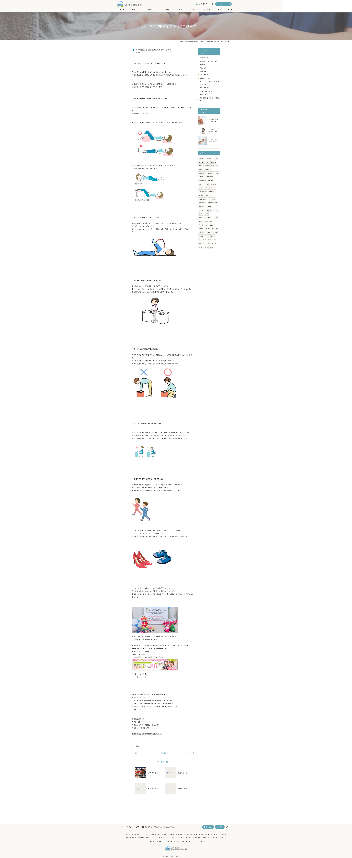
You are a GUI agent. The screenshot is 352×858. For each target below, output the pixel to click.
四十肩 (200, 214)
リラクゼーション (205, 94)
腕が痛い (201, 195)
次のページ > (188, 753)
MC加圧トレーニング (140, 654)
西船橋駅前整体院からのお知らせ (209, 99)
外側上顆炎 (202, 232)
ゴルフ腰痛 (213, 184)
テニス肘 (201, 228)
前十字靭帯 (202, 210)
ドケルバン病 (211, 199)
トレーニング (209, 195)
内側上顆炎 (215, 228)
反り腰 (214, 243)
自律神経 (201, 225)
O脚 (207, 225)
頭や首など (203, 68)
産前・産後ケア (204, 88)
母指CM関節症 (202, 199)
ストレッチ (214, 210)
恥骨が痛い (210, 173)
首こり (215, 217)
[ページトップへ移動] (228, 827)
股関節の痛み (202, 173)
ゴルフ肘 (208, 228)
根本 (204, 243)
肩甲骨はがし (208, 169)
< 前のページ (137, 753)
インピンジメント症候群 (205, 217)
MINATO (149, 648)
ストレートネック (203, 221)
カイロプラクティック (210, 188)
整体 (200, 240)
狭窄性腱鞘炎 (202, 203)
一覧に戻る (163, 753)
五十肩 (206, 214)
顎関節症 (213, 162)
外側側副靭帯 (210, 177)
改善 (208, 210)
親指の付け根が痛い (213, 203)
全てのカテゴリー (205, 58)
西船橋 (213, 236)
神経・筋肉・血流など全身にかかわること (209, 83)
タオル (206, 184)
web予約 (222, 4)
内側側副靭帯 (202, 180)
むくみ (211, 247)
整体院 (200, 188)
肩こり (209, 240)
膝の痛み (209, 158)
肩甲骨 (215, 232)
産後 (217, 173)
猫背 (209, 243)
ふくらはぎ (202, 158)
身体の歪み (202, 162)
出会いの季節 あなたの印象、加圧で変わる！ (148, 657)
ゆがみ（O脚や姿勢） (206, 91)
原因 (211, 221)
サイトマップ (198, 841)
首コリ (200, 184)
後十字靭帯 (210, 180)
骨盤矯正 (202, 64)
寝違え (200, 169)
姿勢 (214, 240)
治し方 (211, 225)
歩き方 (207, 236)
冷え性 (206, 247)
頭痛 (200, 243)
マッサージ (214, 165)
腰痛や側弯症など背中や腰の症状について (147, 734)
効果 (208, 162)
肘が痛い (209, 232)
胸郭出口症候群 (203, 191)
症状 (200, 165)
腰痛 (204, 240)
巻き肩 (200, 247)
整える (215, 158)
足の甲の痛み (202, 206)
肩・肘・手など (204, 71)
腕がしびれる (212, 191)
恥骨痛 (209, 206)
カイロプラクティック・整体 (209, 61)
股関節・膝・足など (206, 78)
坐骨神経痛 (206, 165)
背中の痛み (202, 177)
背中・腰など (135, 746)
